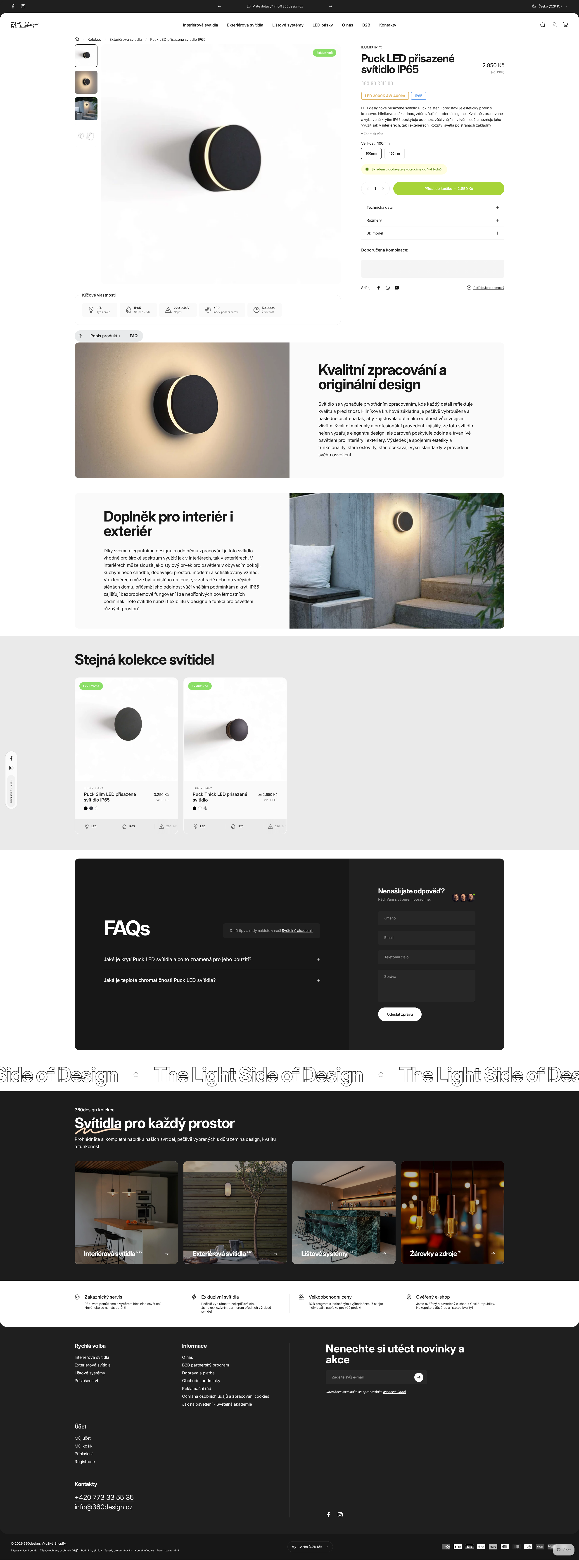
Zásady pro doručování (118, 1550)
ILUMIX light (371, 47)
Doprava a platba (198, 1373)
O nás (187, 1357)
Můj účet (83, 1438)
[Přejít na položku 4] (86, 135)
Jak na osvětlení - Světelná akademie (217, 1404)
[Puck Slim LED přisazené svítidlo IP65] (126, 729)
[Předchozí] (219, 6)
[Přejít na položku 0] (86, 55)
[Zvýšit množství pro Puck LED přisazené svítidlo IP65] (384, 188)
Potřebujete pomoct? (488, 288)
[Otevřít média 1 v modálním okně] (221, 164)
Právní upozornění (168, 1550)
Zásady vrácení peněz (24, 1550)
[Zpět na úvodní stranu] (77, 39)
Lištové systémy (90, 1373)
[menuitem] (80, 336)
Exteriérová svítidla (125, 39)
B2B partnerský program (205, 1365)
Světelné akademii (297, 930)
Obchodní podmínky (201, 1380)
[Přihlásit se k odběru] (418, 1377)
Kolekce (94, 39)
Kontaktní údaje (144, 1550)
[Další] (331, 6)
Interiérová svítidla (92, 1357)
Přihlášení (84, 1453)
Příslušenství (86, 1380)
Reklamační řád (196, 1388)
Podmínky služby (91, 1550)
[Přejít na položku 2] (86, 82)
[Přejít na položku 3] (86, 108)
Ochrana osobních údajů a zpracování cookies (225, 1396)
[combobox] (550, 6)
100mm (371, 153)
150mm (394, 153)
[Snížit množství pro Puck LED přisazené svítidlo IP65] (366, 188)
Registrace (85, 1461)
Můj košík (84, 1446)
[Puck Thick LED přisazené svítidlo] (235, 729)
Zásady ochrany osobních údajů (59, 1550)
